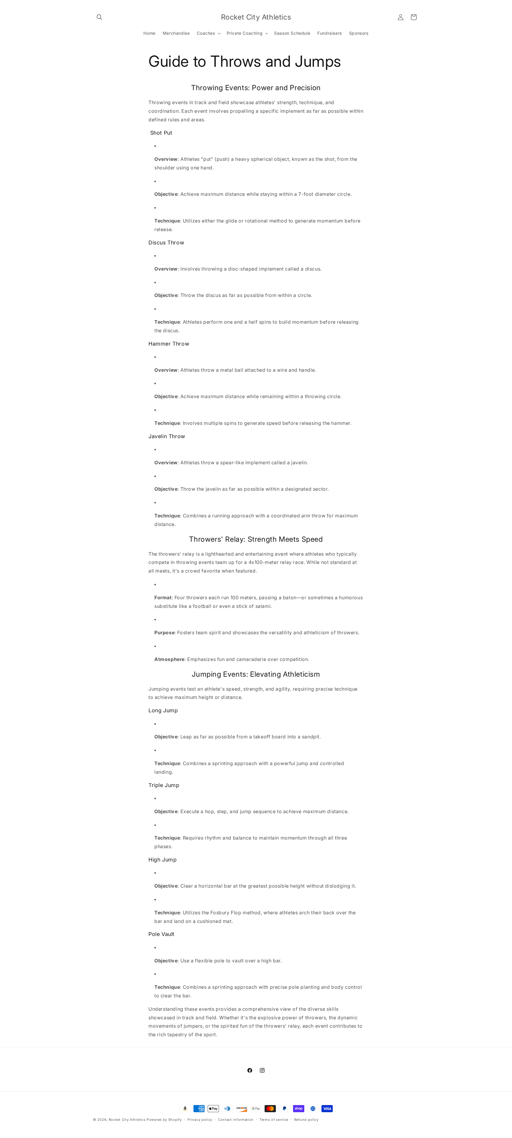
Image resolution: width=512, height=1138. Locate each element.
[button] (99, 17)
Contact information (236, 1120)
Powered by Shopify (164, 1120)
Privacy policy (200, 1120)
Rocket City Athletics (127, 1120)
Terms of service (274, 1120)
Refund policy (306, 1120)
